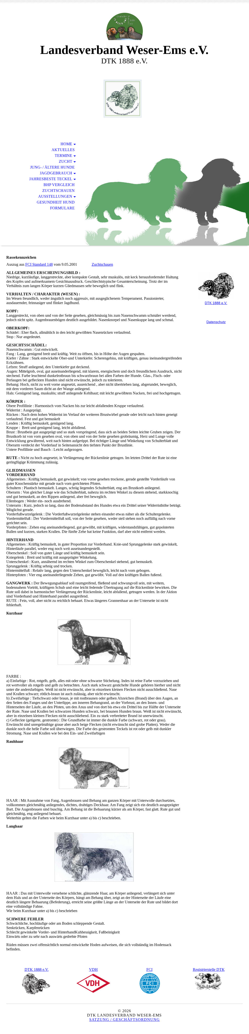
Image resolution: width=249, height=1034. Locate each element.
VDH (93, 969)
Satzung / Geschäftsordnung (124, 1019)
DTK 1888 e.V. (37, 969)
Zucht (65, 161)
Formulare (62, 208)
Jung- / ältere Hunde (52, 167)
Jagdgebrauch (56, 173)
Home (66, 144)
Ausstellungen (55, 196)
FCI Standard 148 (39, 264)
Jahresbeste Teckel (50, 179)
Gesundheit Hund (56, 202)
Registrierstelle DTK (209, 969)
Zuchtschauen (58, 190)
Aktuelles (63, 150)
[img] (124, 26)
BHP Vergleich (59, 185)
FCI (149, 969)
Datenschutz (216, 322)
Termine (63, 156)
